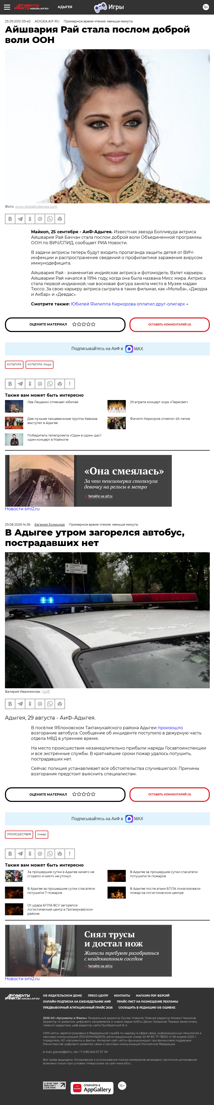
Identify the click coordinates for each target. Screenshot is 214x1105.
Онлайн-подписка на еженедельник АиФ (77, 1001)
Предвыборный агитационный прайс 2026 (77, 1007)
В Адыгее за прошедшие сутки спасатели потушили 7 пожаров (61, 891)
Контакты (122, 995)
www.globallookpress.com (36, 206)
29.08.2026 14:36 (17, 524)
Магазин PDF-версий (152, 995)
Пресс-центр (98, 995)
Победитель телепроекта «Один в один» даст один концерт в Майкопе (64, 437)
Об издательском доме (62, 995)
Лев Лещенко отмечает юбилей (52, 402)
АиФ (46, 691)
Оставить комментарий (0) (169, 324)
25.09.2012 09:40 (18, 21)
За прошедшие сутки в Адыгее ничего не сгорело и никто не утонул (60, 874)
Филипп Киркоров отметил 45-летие (160, 419)
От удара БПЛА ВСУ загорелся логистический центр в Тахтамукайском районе (60, 909)
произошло (170, 727)
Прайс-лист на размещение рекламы (147, 1001)
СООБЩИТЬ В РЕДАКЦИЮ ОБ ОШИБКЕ (146, 1007)
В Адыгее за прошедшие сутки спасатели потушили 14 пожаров (164, 874)
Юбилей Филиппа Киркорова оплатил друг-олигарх (128, 304)
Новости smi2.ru (22, 508)
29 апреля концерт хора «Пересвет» (159, 402)
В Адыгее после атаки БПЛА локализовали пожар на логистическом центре (165, 891)
